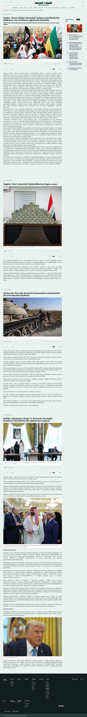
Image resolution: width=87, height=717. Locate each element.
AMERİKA (12, 682)
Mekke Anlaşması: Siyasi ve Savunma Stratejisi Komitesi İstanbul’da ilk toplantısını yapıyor (28, 420)
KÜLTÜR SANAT (47, 686)
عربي (4, 2)
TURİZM (33, 689)
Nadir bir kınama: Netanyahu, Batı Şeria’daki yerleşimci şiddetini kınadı (75, 63)
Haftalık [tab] (78, 20)
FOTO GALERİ (27, 703)
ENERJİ (33, 682)
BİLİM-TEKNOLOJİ (55, 7)
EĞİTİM (47, 683)
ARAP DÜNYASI (15, 7)
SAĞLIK (47, 682)
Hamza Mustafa (10, 251)
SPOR (50, 7)
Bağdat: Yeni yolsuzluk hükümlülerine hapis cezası (21, 10)
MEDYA (47, 690)
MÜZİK (47, 696)
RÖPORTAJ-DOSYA (64, 7)
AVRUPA (11, 683)
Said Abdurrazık (10, 467)
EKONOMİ (35, 7)
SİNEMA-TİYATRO (47, 689)
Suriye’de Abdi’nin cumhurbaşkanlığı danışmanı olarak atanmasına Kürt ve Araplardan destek (73, 55)
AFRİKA (11, 685)
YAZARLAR (41, 7)
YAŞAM (46, 7)
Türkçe (11, 2)
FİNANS (33, 685)
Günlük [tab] (78, 19)
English (7, 2)
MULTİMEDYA (72, 7)
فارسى (17, 2)
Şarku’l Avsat (8, 341)
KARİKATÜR (27, 705)
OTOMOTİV (34, 683)
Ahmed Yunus (10, 63)
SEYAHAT (47, 694)
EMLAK (33, 687)
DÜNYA (21, 7)
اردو (14, 2)
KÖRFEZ (25, 7)
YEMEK (47, 697)
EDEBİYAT (48, 692)
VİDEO (26, 707)
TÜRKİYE (30, 7)
